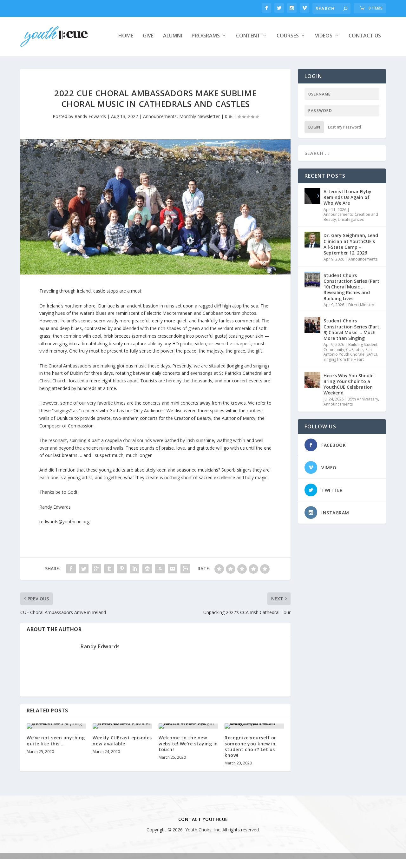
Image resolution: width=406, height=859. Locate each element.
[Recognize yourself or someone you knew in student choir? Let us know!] (254, 726)
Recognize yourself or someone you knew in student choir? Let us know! (250, 746)
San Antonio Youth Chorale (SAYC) (350, 352)
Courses (288, 36)
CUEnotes (354, 349)
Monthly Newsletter (199, 116)
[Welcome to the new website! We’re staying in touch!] (188, 726)
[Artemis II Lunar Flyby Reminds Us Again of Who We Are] (312, 196)
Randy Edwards (90, 116)
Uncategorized (351, 219)
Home (125, 36)
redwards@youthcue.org (64, 522)
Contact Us (365, 36)
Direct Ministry (361, 304)
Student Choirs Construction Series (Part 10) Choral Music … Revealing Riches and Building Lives (351, 286)
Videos (323, 36)
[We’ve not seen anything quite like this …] (56, 726)
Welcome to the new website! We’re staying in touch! (188, 743)
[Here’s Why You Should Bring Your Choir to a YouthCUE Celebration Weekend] (312, 380)
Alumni (172, 36)
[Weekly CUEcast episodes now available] (122, 726)
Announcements (160, 116)
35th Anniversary (363, 399)
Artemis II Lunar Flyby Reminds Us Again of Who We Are (347, 197)
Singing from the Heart (344, 359)
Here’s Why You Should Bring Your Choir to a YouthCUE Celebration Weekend (349, 384)
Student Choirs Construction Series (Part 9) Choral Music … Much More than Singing (351, 329)
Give (148, 36)
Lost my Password (344, 127)
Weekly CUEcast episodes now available (122, 740)
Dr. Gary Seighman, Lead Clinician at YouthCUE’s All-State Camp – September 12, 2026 (351, 244)
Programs (206, 36)
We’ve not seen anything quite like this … (56, 740)
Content (248, 36)
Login (314, 127)
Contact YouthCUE (203, 819)
